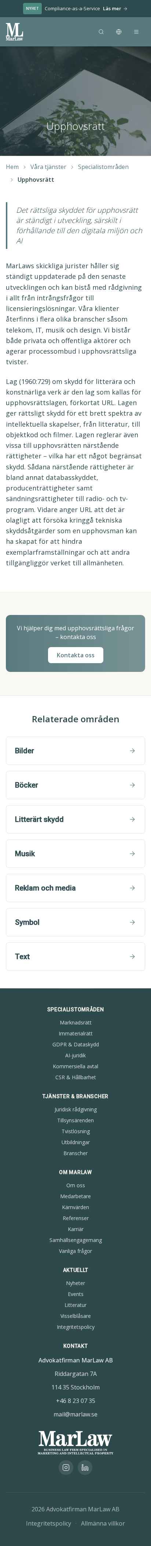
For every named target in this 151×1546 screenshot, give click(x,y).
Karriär (76, 1229)
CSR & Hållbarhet (75, 1077)
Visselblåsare (75, 1315)
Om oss (75, 1185)
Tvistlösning (76, 1131)
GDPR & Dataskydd (75, 1044)
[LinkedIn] (85, 1467)
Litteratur (75, 1304)
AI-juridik (75, 1055)
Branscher (75, 1153)
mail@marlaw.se (75, 1414)
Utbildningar (76, 1142)
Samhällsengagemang (75, 1240)
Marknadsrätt (76, 1022)
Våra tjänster (48, 167)
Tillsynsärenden (75, 1120)
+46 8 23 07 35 (75, 1401)
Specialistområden (103, 167)
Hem (12, 167)
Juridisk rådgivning (76, 1109)
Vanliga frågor (75, 1250)
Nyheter (75, 1283)
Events (76, 1294)
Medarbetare (75, 1196)
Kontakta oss (76, 655)
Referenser (76, 1218)
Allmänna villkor (103, 1523)
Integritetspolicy (76, 1326)
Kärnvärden (75, 1207)
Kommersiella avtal (75, 1066)
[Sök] (101, 31)
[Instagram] (66, 1467)
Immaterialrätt (76, 1033)
